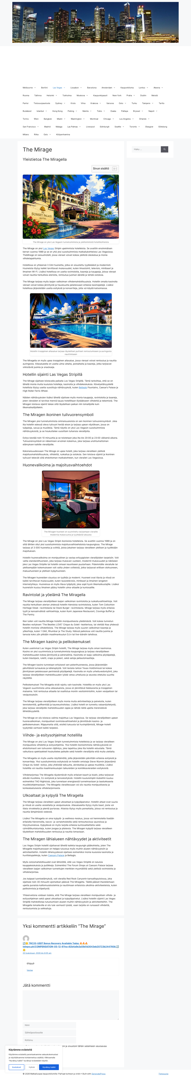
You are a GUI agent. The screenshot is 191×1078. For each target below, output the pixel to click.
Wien (36, 119)
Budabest (27, 111)
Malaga (59, 126)
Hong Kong (57, 111)
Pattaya (124, 111)
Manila (85, 111)
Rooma (26, 95)
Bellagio (83, 387)
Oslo (46, 134)
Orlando (142, 119)
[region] (33, 1059)
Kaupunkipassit (100, 95)
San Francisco (29, 126)
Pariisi (25, 103)
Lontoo (142, 87)
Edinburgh (104, 126)
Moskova (81, 95)
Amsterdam (107, 87)
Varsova (110, 103)
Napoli (151, 111)
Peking (71, 111)
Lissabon (75, 87)
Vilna (83, 103)
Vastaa (30, 970)
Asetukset (16, 1067)
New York (117, 95)
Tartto (161, 103)
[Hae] (164, 149)
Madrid (47, 126)
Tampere (146, 103)
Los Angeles (125, 119)
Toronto (133, 126)
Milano (26, 134)
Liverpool (90, 126)
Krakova (94, 103)
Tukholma (66, 95)
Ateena (157, 87)
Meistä (155, 95)
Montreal (94, 119)
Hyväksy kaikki (48, 1067)
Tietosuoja (163, 1074)
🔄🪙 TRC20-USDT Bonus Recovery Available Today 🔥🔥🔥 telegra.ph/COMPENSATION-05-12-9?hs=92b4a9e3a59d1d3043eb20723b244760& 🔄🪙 (71, 946)
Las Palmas (72, 126)
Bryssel (136, 111)
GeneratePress (99, 1074)
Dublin (143, 95)
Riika (36, 134)
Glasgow (149, 126)
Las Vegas (57, 87)
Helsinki (50, 95)
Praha (129, 95)
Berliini (44, 87)
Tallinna (37, 95)
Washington (76, 119)
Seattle (118, 126)
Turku (134, 103)
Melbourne (28, 87)
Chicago (107, 119)
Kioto (73, 103)
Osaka (113, 111)
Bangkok (48, 119)
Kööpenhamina (63, 134)
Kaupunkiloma (127, 87)
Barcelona (91, 87)
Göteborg (162, 126)
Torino (26, 119)
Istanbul (40, 111)
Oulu (121, 103)
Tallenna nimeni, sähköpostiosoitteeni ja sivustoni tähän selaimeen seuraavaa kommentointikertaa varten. (66, 1048)
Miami (59, 119)
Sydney (58, 103)
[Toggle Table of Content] (113, 169)
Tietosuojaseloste (42, 103)
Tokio (99, 111)
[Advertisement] (95, 64)
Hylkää (32, 1067)
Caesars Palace (56, 855)
